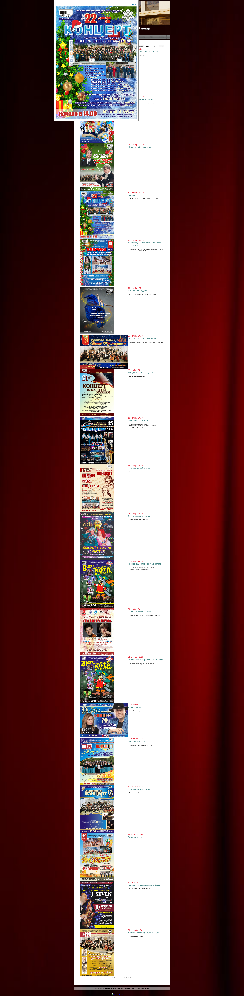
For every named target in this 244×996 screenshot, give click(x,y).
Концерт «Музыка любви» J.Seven (144, 885)
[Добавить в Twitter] (71, 56)
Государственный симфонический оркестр (141, 793)
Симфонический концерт (139, 789)
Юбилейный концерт (135, 711)
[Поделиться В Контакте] (71, 60)
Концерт (132, 195)
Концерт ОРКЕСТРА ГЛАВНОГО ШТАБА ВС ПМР (143, 198)
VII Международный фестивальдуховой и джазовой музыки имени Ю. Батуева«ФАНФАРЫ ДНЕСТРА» (142, 425)
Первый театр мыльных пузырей (138, 519)
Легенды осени (135, 837)
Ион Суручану (134, 707)
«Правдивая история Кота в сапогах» (145, 564)
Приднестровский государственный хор (140, 745)
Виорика (131, 841)
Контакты (161, 37)
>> (131, 977)
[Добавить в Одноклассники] (71, 53)
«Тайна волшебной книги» (140, 99)
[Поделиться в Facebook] (71, 42)
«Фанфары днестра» (138, 420)
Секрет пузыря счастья (139, 516)
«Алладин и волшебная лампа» (143, 51)
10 (128, 977)
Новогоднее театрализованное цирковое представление (145, 103)
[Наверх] (71, 64)
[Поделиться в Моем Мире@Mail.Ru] (71, 49)
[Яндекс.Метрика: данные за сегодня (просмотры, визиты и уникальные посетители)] (118, 994)
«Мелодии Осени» (136, 741)
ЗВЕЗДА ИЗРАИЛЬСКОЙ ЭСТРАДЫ (139, 888)
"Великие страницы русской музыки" (145, 933)
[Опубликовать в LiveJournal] (71, 46)
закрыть (133, 4)
